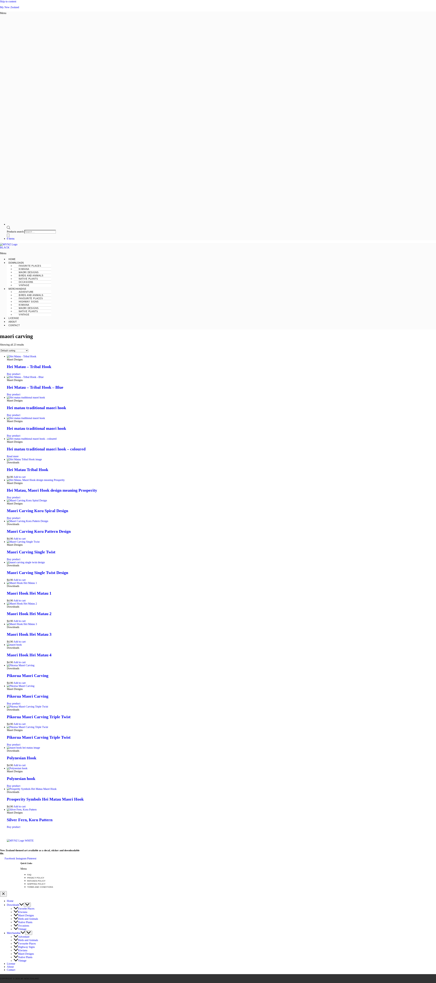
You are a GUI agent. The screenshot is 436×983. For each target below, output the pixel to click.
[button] (109, 13)
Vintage (24, 285)
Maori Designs (26, 915)
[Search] (8, 235)
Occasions (23, 925)
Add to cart (19, 476)
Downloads (13, 904)
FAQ (29, 875)
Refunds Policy (36, 881)
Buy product (13, 374)
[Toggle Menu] (27, 905)
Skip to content (8, 1)
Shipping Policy (36, 884)
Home (12, 259)
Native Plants (25, 922)
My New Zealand (9, 7)
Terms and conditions (40, 887)
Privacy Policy (35, 878)
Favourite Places (27, 943)
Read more (13, 456)
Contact (14, 325)
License (14, 318)
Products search (15, 231)
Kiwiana (22, 912)
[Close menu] (3, 894)
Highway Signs (26, 946)
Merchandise (14, 933)
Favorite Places (26, 908)
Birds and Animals (28, 918)
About (13, 322)
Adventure (23, 936)
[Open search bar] (8, 228)
